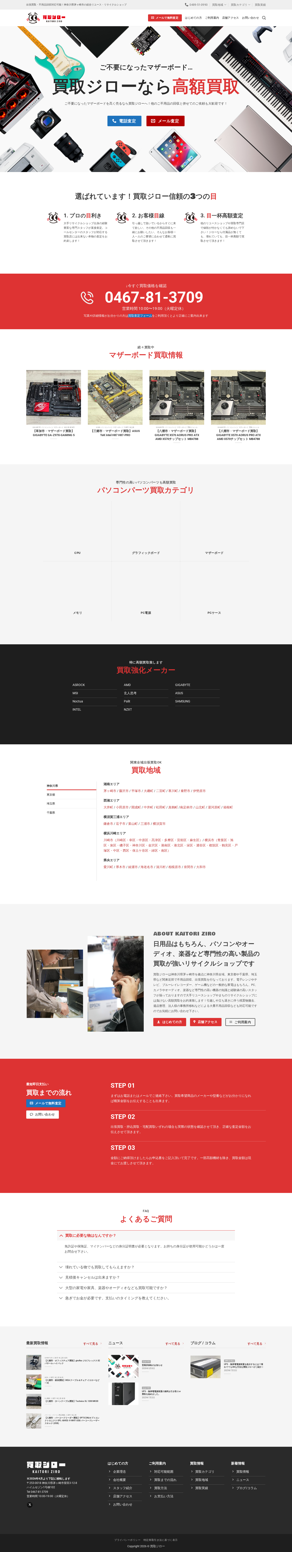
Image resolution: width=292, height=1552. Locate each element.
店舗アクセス (230, 17)
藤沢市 (124, 791)
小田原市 (122, 807)
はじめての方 (193, 17)
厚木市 (120, 867)
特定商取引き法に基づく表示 (160, 1540)
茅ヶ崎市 (110, 791)
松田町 (161, 807)
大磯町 (148, 791)
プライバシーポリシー (127, 1540)
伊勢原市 (199, 791)
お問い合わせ (250, 17)
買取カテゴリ (239, 4)
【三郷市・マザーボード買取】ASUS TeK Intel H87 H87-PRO (115, 433)
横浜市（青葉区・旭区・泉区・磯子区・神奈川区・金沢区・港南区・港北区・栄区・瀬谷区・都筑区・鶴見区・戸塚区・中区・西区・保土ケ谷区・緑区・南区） (171, 845)
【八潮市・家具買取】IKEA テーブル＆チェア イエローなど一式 (72, 1381)
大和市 (201, 867)
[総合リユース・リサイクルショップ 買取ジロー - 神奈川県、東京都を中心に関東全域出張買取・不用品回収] (45, 17)
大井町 (108, 807)
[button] (264, 17)
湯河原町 (214, 807)
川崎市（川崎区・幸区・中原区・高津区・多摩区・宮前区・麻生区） (153, 840)
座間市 (188, 867)
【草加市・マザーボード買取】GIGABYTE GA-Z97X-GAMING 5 (54, 433)
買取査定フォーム (140, 315)
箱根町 (228, 807)
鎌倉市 (108, 824)
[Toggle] (61, 1235)
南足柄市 (186, 807)
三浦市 (145, 824)
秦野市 (185, 791)
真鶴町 (173, 807)
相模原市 (174, 867)
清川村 (161, 867)
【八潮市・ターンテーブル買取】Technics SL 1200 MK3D (71, 1401)
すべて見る (90, 1343)
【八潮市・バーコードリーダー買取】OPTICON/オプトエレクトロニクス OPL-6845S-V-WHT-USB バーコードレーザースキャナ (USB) (72, 1420)
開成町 (136, 807)
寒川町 (173, 791)
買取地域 (217, 4)
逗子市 (120, 824)
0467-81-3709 (154, 297)
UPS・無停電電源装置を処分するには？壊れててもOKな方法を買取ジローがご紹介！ (244, 1365)
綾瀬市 (133, 867)
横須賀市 (159, 824)
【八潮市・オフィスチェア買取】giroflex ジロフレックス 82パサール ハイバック (72, 1361)
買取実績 (260, 4)
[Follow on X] (29, 1505)
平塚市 (136, 791)
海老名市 (147, 867)
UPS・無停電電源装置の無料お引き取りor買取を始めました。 (161, 1392)
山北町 (200, 807)
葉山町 (133, 824)
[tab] (71, 785)
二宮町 (161, 791)
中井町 (148, 807)
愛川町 (108, 867)
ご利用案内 (212, 17)
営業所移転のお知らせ (152, 1365)
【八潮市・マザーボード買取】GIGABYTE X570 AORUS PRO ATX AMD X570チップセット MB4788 (177, 434)
